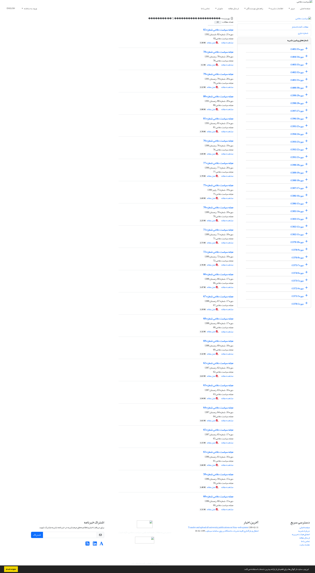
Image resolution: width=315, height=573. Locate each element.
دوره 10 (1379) (297, 242)
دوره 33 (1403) (297, 64)
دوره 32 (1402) (297, 72)
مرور (293, 8)
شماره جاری (303, 33)
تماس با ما (205, 8)
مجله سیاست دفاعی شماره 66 (218, 274)
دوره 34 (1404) (297, 57)
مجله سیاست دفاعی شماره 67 (218, 296)
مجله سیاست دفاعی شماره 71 (218, 229)
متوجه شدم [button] (11, 569)
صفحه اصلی (305, 8)
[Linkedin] (94, 544)
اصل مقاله (208, 42)
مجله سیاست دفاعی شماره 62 (218, 363)
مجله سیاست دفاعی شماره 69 (218, 340)
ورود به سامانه (30, 8)
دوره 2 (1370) (298, 304)
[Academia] (101, 544)
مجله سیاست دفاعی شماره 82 (218, 29)
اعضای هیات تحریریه (301, 534)
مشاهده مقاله (227, 42)
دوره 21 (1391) (297, 157)
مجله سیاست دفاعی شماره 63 (218, 385)
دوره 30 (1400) (297, 88)
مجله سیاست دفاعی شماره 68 (218, 318)
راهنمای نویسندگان (254, 8)
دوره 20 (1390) (297, 165)
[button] (242, 569)
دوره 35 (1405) (297, 49)
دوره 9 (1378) (298, 250)
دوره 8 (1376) (298, 257)
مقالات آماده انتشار (300, 27)
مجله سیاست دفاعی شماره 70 (218, 207)
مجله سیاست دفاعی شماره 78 (218, 51)
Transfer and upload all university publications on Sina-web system (218, 527)
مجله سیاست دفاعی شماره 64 (218, 407)
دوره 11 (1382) (297, 234)
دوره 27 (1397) (297, 111)
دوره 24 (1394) (297, 134)
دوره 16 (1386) (297, 196)
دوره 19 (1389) (297, 172)
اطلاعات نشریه (276, 8)
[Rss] (87, 544)
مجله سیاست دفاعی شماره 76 (218, 140)
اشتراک (37, 534)
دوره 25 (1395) (297, 126)
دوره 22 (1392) (297, 149)
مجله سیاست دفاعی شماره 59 (218, 474)
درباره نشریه (304, 531)
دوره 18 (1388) (297, 180)
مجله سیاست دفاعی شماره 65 (218, 429)
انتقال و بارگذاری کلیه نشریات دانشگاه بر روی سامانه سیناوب (231, 531)
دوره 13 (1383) (297, 219)
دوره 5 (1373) (298, 281)
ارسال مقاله (233, 8)
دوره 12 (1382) (297, 227)
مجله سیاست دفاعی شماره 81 (218, 118)
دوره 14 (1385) (297, 211)
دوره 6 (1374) (298, 273)
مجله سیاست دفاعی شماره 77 (218, 163)
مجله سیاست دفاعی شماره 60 (218, 496)
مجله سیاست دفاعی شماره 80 (218, 96)
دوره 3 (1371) (298, 296)
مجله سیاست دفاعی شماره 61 (218, 451)
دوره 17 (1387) (297, 188)
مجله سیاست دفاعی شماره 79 (218, 74)
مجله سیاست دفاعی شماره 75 (218, 185)
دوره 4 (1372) (298, 288)
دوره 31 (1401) (297, 80)
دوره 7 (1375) (298, 265)
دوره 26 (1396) (297, 118)
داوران (220, 8)
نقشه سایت (305, 544)
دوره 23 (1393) (297, 142)
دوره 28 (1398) (297, 103)
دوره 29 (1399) (297, 95)
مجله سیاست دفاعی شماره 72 (218, 251)
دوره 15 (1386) (297, 203)
